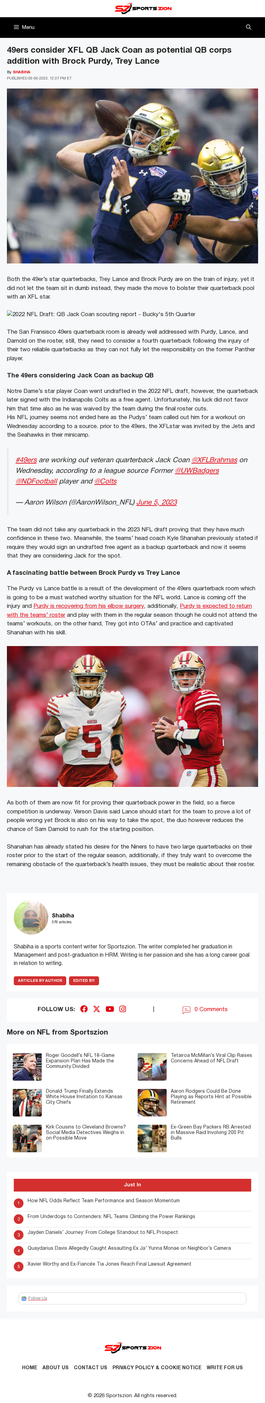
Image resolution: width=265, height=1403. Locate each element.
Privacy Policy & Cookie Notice (157, 1368)
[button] (248, 27)
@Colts (105, 481)
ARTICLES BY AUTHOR (40, 981)
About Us (55, 1368)
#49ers (26, 460)
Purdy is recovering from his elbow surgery (88, 606)
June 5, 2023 (156, 502)
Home (29, 1368)
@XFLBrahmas (214, 460)
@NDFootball (36, 481)
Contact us (90, 1368)
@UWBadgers (197, 471)
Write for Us (225, 1368)
